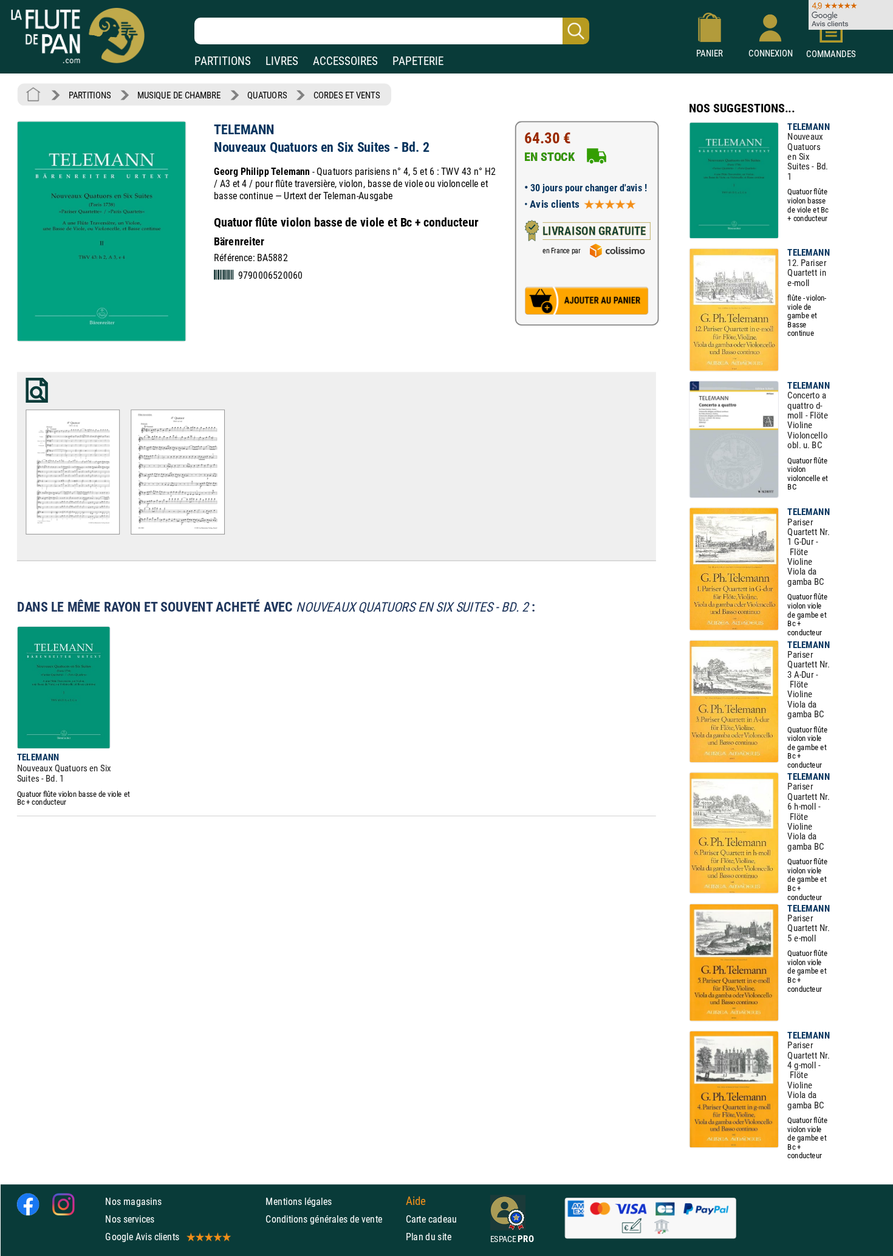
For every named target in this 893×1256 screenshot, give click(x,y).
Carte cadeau (431, 1218)
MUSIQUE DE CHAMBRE (179, 95)
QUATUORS (267, 95)
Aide (416, 1200)
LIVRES (281, 61)
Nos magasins (133, 1201)
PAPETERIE (417, 61)
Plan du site (429, 1237)
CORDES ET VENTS (346, 95)
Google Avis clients (142, 1237)
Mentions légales (298, 1201)
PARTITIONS (222, 61)
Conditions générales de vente (332, 1218)
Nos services (129, 1218)
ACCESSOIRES (345, 61)
